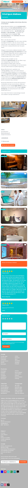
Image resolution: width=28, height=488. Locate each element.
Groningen (3, 371)
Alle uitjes (17, 385)
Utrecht (17, 371)
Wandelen (17, 361)
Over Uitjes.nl (4, 434)
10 (12, 320)
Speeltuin (17, 357)
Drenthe (3, 374)
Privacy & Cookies (5, 437)
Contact (3, 433)
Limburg (17, 378)
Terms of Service (9, 343)
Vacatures (3, 440)
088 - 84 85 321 (5, 425)
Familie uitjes (4, 356)
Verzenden (6, 346)
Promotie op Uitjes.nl (6, 452)
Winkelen (17, 362)
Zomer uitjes (4, 385)
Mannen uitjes (18, 388)
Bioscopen (3, 364)
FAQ (2, 453)
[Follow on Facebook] (2, 485)
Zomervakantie (4, 387)
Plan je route (6, 141)
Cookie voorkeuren (5, 439)
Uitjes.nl (3, 400)
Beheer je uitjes (4, 447)
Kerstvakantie (4, 390)
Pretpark (17, 364)
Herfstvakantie (4, 388)
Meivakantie (4, 393)
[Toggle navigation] (25, 1)
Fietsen (2, 362)
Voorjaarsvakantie (5, 391)
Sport (16, 359)
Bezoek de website (8, 145)
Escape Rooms (4, 361)
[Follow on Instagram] (5, 485)
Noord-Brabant (18, 377)
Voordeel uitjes (18, 391)
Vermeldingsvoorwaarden (7, 450)
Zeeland (17, 375)
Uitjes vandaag (18, 390)
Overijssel (3, 375)
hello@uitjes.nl (4, 423)
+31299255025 (4, 138)
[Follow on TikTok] (8, 485)
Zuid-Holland (18, 374)
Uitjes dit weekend (19, 393)
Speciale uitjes (18, 387)
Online (16, 356)
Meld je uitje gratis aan (6, 446)
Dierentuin (3, 358)
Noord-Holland (18, 372)
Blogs (2, 436)
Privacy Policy (22, 463)
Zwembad (3, 359)
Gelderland (3, 377)
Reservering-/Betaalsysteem (8, 449)
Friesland (3, 372)
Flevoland (3, 378)
